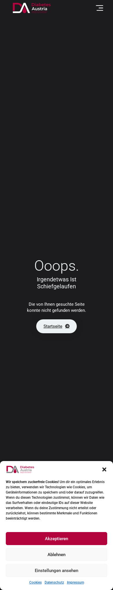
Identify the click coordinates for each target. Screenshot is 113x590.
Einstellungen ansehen (56, 570)
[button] (104, 469)
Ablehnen (56, 554)
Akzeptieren (56, 538)
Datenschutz (54, 582)
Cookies (35, 582)
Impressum (75, 582)
